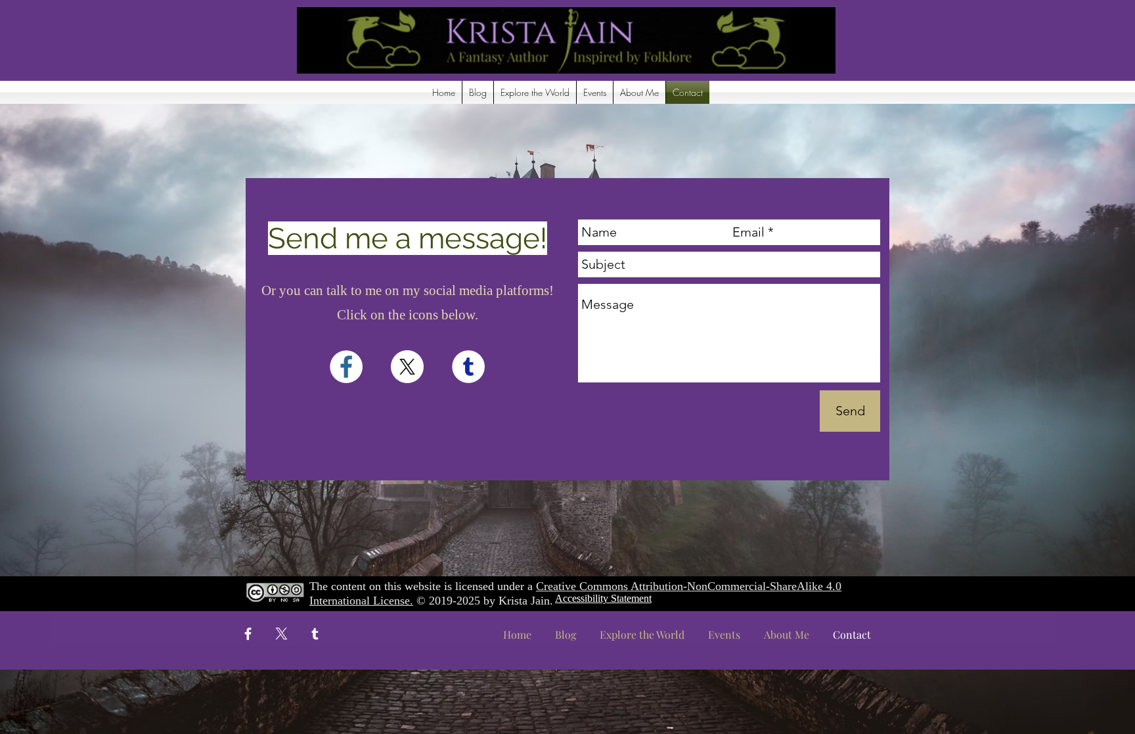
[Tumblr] (315, 634)
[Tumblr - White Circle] (468, 366)
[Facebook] (248, 634)
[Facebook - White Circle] (346, 366)
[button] (535, 92)
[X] (407, 366)
